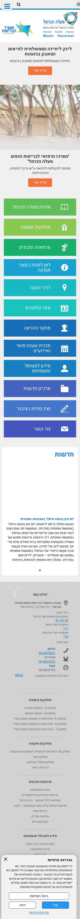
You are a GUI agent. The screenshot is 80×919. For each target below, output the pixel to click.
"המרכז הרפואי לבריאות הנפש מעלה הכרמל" (40, 158)
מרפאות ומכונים (40, 781)
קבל (55, 905)
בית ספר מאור (40, 767)
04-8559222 (47, 662)
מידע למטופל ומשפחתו (40, 836)
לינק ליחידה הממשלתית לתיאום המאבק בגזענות (40, 51)
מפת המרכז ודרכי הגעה (40, 844)
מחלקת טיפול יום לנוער (40, 762)
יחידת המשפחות (40, 790)
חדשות (64, 454)
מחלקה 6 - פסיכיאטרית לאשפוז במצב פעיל (40, 724)
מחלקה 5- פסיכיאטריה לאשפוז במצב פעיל (40, 718)
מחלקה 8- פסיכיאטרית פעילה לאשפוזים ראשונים (40, 751)
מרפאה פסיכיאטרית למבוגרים (40, 795)
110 (65, 636)
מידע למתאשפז (40, 849)
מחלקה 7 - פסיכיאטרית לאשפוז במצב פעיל (40, 729)
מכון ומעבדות (40, 821)
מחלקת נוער (40, 757)
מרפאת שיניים (40, 816)
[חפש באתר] (18, 4)
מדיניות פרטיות (39, 913)
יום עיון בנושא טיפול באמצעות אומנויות (47, 516)
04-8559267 (47, 653)
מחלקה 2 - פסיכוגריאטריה (40, 708)
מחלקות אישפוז (40, 700)
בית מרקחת (40, 811)
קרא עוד (40, 70)
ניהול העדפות (39, 896)
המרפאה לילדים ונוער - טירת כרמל (40, 800)
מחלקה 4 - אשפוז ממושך (40, 713)
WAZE (19, 675)
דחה (22, 905)
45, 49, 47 (61, 620)
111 (65, 628)
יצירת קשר (40, 594)
